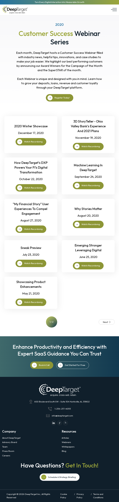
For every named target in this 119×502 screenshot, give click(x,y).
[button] (113, 9)
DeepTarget (30, 494)
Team (5, 446)
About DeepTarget (11, 437)
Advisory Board (9, 442)
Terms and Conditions (98, 496)
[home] (15, 9)
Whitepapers (68, 446)
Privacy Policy (80, 496)
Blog (64, 451)
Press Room (8, 451)
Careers (6, 455)
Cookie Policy (63, 496)
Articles (65, 437)
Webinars (66, 442)
